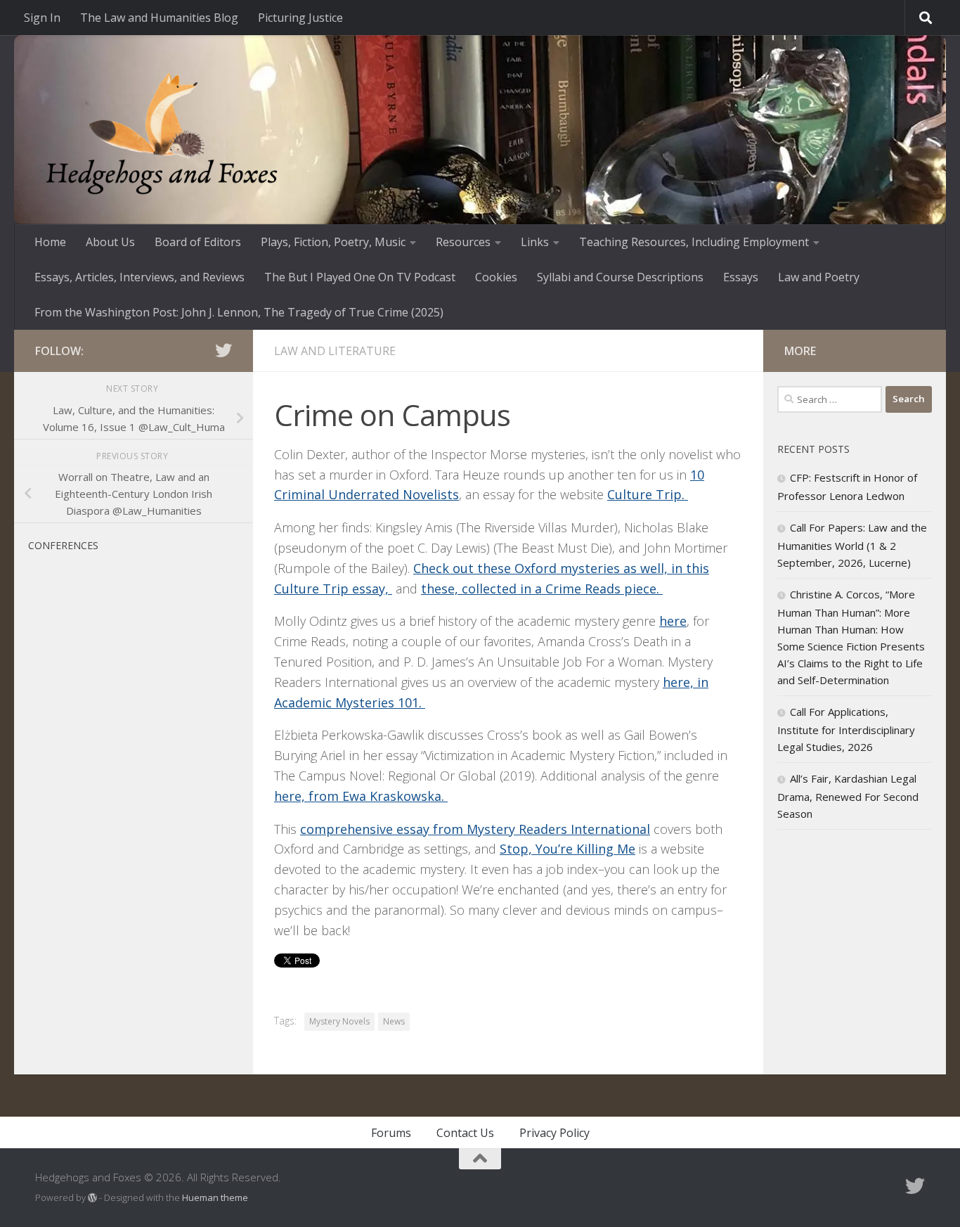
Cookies (496, 277)
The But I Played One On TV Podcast (359, 277)
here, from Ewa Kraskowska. (361, 796)
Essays (740, 277)
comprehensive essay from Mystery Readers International (475, 829)
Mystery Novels (339, 1021)
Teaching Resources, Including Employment (694, 242)
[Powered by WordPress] (92, 1197)
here (673, 620)
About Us (110, 242)
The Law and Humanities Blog (159, 17)
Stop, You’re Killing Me (567, 848)
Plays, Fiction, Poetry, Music (333, 242)
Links (535, 242)
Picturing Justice (300, 17)
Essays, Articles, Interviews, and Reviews (139, 277)
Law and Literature (335, 351)
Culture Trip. (647, 494)
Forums (391, 1133)
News (394, 1021)
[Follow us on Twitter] (223, 350)
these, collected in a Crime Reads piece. (542, 588)
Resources (463, 242)
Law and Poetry (819, 277)
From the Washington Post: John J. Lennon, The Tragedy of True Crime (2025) (238, 312)
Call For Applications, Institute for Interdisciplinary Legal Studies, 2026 (846, 729)
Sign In (42, 17)
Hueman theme (215, 1197)
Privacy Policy (554, 1133)
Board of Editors (198, 242)
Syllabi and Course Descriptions (620, 277)
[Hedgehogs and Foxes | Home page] (161, 133)
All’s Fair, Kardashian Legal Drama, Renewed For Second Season (848, 796)
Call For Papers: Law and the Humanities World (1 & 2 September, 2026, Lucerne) (852, 545)
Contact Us (465, 1133)
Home (50, 242)
